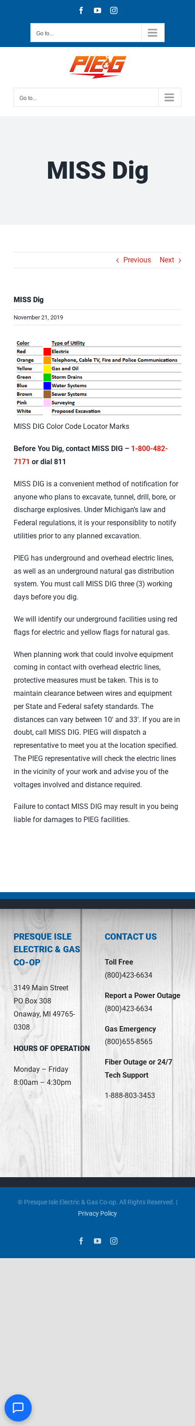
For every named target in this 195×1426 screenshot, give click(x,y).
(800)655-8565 (128, 1041)
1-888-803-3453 (130, 1095)
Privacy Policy (97, 1213)
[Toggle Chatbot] (18, 1407)
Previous (137, 260)
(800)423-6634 (128, 975)
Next (167, 260)
